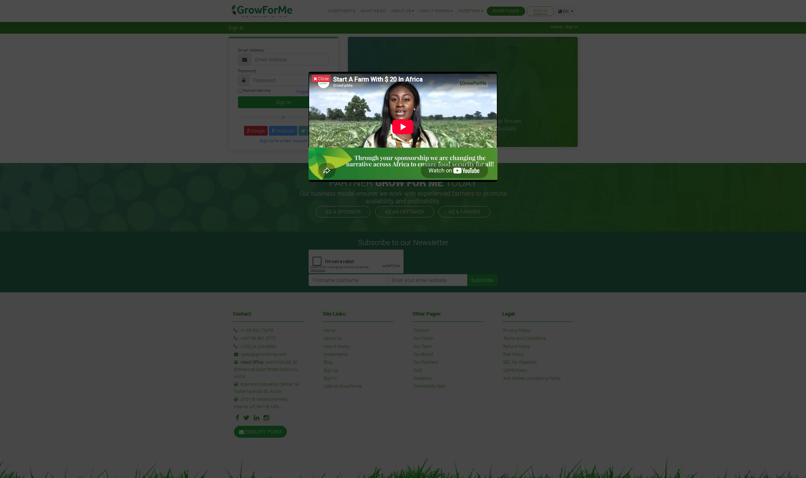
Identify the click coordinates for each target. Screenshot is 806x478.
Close (323, 79)
